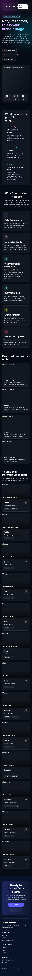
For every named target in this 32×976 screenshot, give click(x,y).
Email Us (4, 962)
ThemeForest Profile (8, 940)
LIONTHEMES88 (11, 7)
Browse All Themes (16, 905)
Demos (4, 937)
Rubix (3, 950)
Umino (4, 947)
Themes (4, 935)
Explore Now (21, 6)
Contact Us (16, 910)
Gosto (4, 952)
